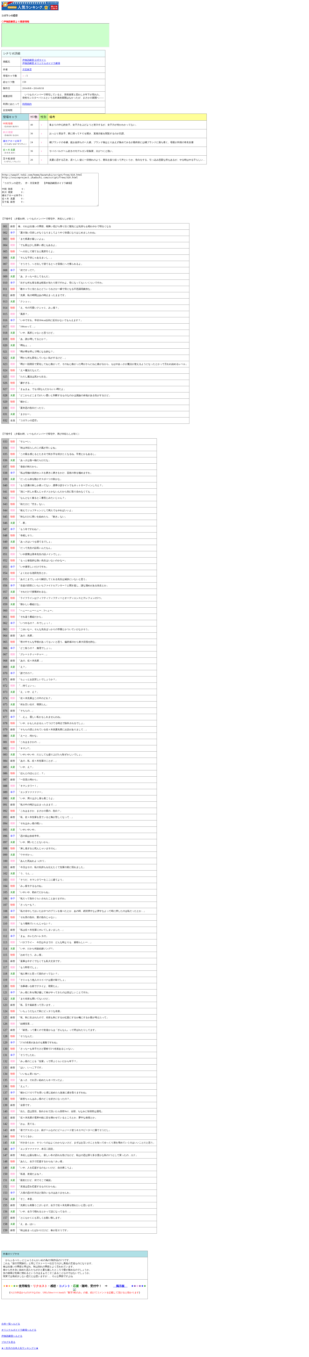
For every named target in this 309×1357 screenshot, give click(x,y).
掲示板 (120, 1285)
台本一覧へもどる (10, 1323)
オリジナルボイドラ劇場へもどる (18, 1330)
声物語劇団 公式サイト (34, 60)
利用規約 (27, 104)
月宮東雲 (27, 69)
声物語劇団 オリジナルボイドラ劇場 (41, 63)
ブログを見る (8, 1342)
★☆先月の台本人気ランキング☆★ (19, 1348)
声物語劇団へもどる (11, 1336)
